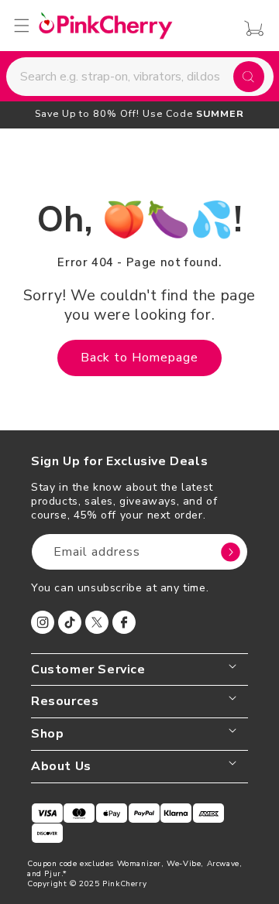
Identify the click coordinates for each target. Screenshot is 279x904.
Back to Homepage (139, 357)
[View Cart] (250, 28)
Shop (47, 734)
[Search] (248, 76)
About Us (61, 766)
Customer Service (88, 670)
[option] (139, 113)
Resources (64, 701)
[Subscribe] (230, 551)
